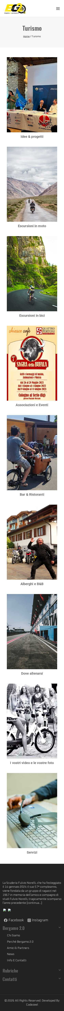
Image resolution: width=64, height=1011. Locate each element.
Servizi (32, 852)
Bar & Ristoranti (32, 494)
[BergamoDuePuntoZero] (15, 8)
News (10, 954)
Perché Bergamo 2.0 (20, 941)
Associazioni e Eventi (32, 405)
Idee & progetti (32, 137)
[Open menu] (57, 8)
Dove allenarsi (32, 673)
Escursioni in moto (32, 226)
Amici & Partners (18, 948)
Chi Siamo (13, 935)
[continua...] (34, 903)
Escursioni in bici (32, 315)
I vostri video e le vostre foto (32, 763)
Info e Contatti (16, 960)
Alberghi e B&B (32, 584)
